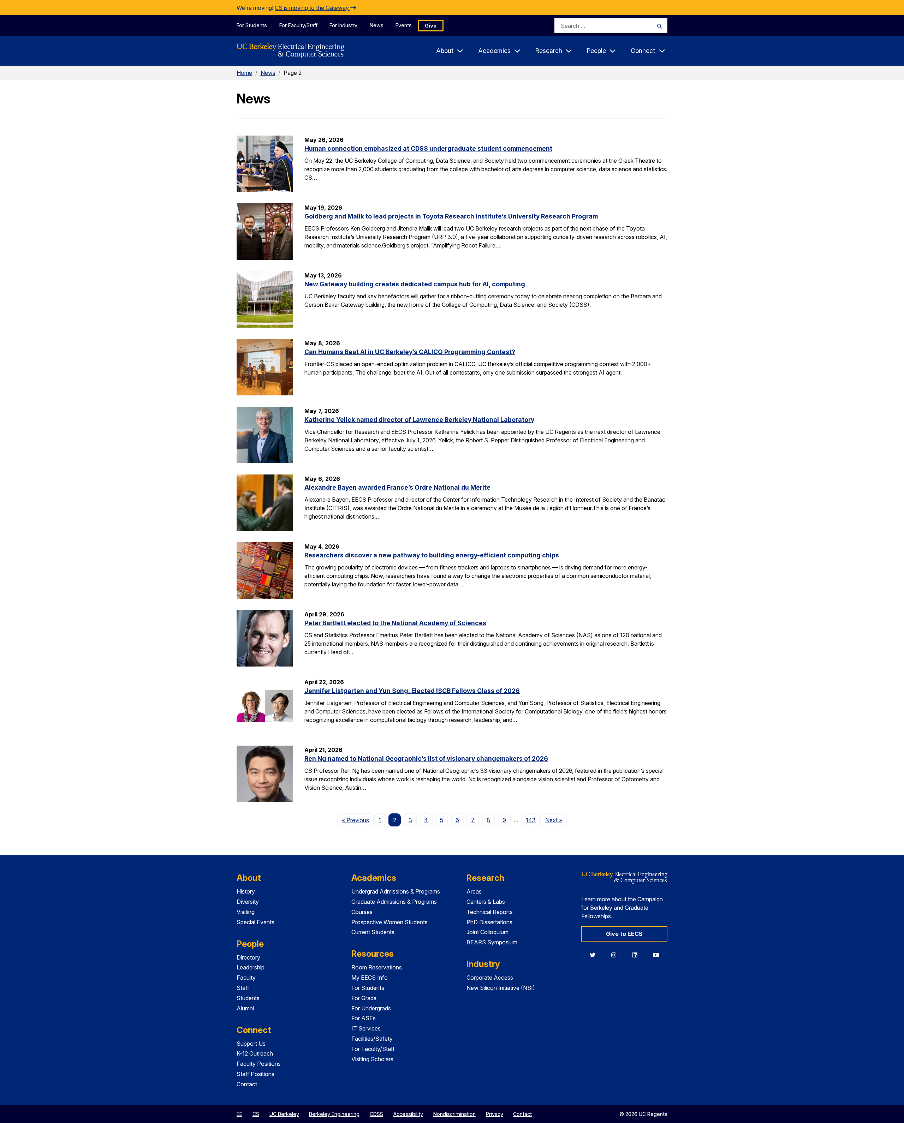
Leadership (250, 967)
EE (239, 1114)
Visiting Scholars (372, 1059)
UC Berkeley (284, 1114)
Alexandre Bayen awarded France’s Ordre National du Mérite (397, 487)
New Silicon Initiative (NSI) (500, 987)
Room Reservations (376, 967)
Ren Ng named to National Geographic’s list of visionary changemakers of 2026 (426, 758)
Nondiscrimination (454, 1114)
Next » (555, 820)
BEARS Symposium (491, 942)
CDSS (376, 1114)
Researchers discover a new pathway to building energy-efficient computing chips (431, 555)
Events (404, 25)
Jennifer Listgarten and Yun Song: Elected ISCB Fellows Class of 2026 (412, 690)
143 (531, 820)
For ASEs (363, 1018)
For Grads (363, 998)
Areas (474, 891)
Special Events (255, 922)
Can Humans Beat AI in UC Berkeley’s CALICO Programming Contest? (409, 352)
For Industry (343, 25)
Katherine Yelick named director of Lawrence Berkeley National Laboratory (419, 419)
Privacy (494, 1114)
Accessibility (408, 1114)
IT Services (366, 1028)
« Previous (358, 820)
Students (248, 998)
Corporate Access (489, 977)
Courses (362, 911)
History (246, 891)
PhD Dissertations (489, 922)
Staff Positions (255, 1073)
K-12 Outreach (255, 1053)
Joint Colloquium (487, 932)
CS (255, 1114)
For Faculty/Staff (298, 25)
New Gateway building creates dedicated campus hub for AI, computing (414, 284)
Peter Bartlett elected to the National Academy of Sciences (395, 623)
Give (430, 26)
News (376, 25)
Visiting (246, 911)
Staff (243, 987)
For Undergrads (371, 1008)
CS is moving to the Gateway (312, 7)
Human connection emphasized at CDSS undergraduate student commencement (428, 148)
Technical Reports (489, 911)
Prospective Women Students (389, 922)
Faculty (246, 977)
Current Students (372, 932)
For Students (252, 25)
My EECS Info (369, 977)
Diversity (248, 901)
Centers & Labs (485, 901)
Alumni (245, 1008)
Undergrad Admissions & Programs (395, 891)
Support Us (251, 1043)
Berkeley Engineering (334, 1114)
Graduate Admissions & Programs (394, 901)
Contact (247, 1084)
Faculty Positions (259, 1063)
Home (244, 72)
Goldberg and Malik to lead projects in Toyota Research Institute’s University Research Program (451, 216)
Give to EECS (624, 933)
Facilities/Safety (372, 1038)
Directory (248, 957)
